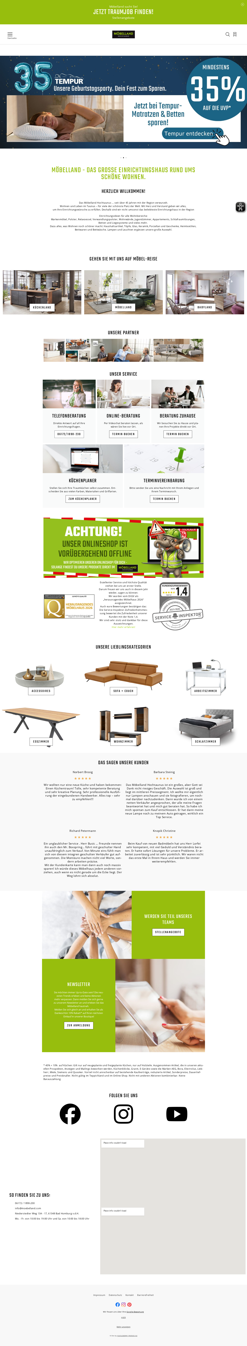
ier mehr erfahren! (124, 627)
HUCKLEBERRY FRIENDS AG (127, 1336)
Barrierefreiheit (145, 1295)
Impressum (99, 1295)
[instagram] (123, 1306)
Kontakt (130, 1295)
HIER (123, 1317)
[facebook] (117, 1306)
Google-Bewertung (135, 1311)
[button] (120, 157)
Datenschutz (115, 1295)
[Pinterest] (129, 1306)
